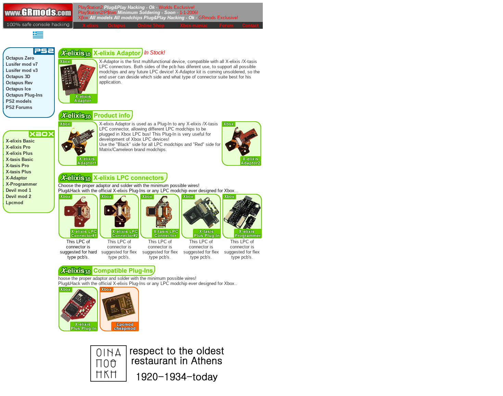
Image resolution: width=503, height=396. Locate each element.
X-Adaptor (16, 178)
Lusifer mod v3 (22, 70)
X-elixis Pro (18, 147)
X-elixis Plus (19, 153)
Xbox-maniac (194, 25)
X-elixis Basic (20, 141)
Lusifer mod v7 (22, 64)
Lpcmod (14, 202)
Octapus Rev (19, 82)
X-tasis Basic (19, 159)
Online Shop (151, 25)
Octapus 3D (18, 76)
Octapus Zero (20, 58)
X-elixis (90, 25)
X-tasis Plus (18, 171)
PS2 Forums (19, 107)
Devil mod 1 (18, 190)
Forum (226, 25)
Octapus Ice (18, 88)
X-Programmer (21, 184)
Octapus (116, 25)
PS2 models (18, 101)
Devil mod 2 (18, 196)
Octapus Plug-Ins (24, 95)
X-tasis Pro (17, 165)
